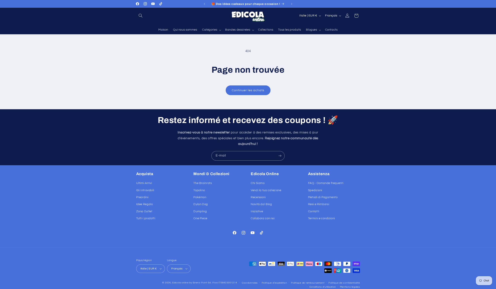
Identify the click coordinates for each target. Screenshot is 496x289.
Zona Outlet (144, 211)
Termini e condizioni (321, 218)
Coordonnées (250, 283)
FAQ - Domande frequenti (326, 183)
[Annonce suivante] (291, 4)
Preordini (142, 197)
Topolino (199, 190)
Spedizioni (315, 190)
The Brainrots (202, 183)
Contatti (313, 211)
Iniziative (257, 211)
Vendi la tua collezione (266, 190)
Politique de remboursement (307, 283)
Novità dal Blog (261, 204)
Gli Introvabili (145, 190)
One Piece (200, 218)
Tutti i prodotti (145, 218)
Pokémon (199, 197)
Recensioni (258, 197)
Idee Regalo (144, 204)
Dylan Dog (200, 204)
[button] (140, 15)
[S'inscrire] (280, 156)
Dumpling (200, 211)
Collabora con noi (263, 218)
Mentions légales (350, 287)
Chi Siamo (258, 183)
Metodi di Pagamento (323, 197)
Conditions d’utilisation (322, 287)
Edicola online (180, 283)
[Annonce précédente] (204, 4)
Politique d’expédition (274, 283)
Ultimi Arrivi (144, 183)
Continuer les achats (248, 90)
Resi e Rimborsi (318, 204)
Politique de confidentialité (344, 283)
